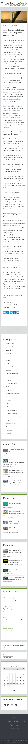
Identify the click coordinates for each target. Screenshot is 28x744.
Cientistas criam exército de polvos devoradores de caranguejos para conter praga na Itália (12, 562)
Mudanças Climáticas (12, 393)
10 (7, 677)
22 (23, 680)
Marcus (5, 617)
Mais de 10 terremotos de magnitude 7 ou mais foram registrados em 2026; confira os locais (12, 483)
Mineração (9, 390)
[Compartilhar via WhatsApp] (4, 312)
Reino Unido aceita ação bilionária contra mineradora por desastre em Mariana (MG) (13, 530)
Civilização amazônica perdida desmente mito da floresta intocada (13, 452)
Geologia (8, 380)
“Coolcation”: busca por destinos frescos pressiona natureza (16, 578)
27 (17, 683)
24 (8, 683)
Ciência (8, 360)
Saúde (7, 420)
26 (14, 683)
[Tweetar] (11, 312)
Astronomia (9, 353)
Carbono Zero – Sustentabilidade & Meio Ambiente (14, 721)
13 (17, 677)
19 (13, 680)
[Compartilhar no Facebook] (14, 312)
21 (20, 680)
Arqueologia (9, 350)
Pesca (7, 403)
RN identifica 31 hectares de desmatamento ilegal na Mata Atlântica (12, 553)
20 (17, 680)
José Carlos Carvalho (8, 606)
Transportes (9, 430)
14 (20, 677)
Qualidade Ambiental (12, 410)
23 (4, 683)
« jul (14, 690)
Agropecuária (10, 343)
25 (11, 683)
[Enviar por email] (17, 312)
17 (7, 680)
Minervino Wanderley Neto (10, 598)
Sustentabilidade (11, 423)
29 (23, 683)
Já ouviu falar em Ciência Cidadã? (15, 504)
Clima (7, 363)
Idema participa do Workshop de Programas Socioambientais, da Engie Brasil (13, 514)
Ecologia (8, 370)
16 (4, 680)
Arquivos (5, 655)
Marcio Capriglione (8, 628)
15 (23, 677)
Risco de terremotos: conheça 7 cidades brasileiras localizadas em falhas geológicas (13, 473)
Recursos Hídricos (11, 413)
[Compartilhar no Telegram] (7, 312)
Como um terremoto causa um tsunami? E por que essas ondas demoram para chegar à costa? (13, 462)
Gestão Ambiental (11, 383)
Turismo (8, 433)
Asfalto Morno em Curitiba (15, 522)
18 (11, 680)
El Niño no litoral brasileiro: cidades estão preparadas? (15, 571)
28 (20, 683)
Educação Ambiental (12, 373)
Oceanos (8, 400)
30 (4, 686)
